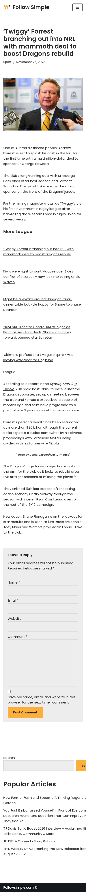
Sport (7, 62)
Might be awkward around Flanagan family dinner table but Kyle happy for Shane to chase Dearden (42, 304)
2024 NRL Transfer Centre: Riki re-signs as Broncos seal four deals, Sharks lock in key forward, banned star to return (37, 332)
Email (13, 600)
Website (15, 618)
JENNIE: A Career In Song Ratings (29, 841)
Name (14, 582)
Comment (17, 636)
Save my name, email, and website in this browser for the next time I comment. (41, 700)
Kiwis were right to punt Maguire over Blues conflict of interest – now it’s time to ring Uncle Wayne (41, 276)
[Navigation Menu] (77, 7)
